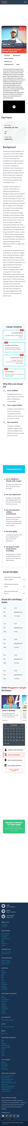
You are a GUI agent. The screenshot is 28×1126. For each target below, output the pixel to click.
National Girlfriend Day (7, 1076)
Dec (22, 725)
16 (8, 737)
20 (19, 737)
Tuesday (3, 1006)
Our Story (3, 926)
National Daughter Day (7, 1088)
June (2, 979)
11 (13, 734)
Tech (2, 1054)
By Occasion (4, 1065)
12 (16, 734)
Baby (2, 1040)
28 (22, 740)
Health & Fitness (5, 1045)
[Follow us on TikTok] (17, 1115)
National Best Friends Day (8, 1086)
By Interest (4, 1064)
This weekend (5, 999)
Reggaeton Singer (9, 41)
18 (13, 737)
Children (3, 1043)
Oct (6, 725)
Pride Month (4, 1084)
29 (5, 743)
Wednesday (4, 1008)
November (4, 987)
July (2, 981)
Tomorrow (4, 998)
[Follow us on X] (14, 1115)
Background (16, 55)
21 (22, 737)
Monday (3, 1004)
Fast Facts (7, 55)
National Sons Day (6, 1081)
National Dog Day (6, 1091)
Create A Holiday (5, 960)
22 (5, 740)
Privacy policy (5, 1124)
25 (13, 740)
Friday (3, 1011)
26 (16, 740)
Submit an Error (5, 953)
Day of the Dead (5, 1077)
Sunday (3, 1003)
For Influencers (5, 938)
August (3, 982)
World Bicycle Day (6, 1089)
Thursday (3, 1009)
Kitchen (3, 1048)
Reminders (4, 943)
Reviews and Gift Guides (7, 1026)
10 (11, 734)
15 (5, 737)
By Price (3, 1067)
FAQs (17, 64)
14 (22, 734)
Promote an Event (6, 952)
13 (19, 734)
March (3, 974)
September (4, 984)
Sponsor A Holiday (6, 962)
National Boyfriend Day (7, 1079)
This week (4, 1001)
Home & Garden (5, 1047)
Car (2, 1042)
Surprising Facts (8, 64)
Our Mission (4, 925)
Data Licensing (5, 964)
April (2, 976)
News (2, 942)
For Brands (4, 936)
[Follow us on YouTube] (2, 1115)
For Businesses (5, 933)
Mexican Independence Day (8, 1082)
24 (11, 740)
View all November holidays (14, 770)
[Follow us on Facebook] (6, 1115)
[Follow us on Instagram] (10, 1115)
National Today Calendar (7, 1020)
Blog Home (4, 1033)
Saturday (3, 1013)
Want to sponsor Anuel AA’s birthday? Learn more (11, 50)
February (3, 972)
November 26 (18, 612)
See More (4, 720)
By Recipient (4, 1069)
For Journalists (5, 935)
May (2, 977)
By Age (3, 1062)
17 (11, 737)
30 (8, 743)
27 (19, 740)
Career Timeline (8, 58)
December (4, 989)
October (3, 986)
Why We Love (8, 61)
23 (8, 740)
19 (16, 737)
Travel (2, 1055)
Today (3, 996)
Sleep (2, 1052)
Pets (2, 1050)
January (3, 970)
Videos (3, 945)
